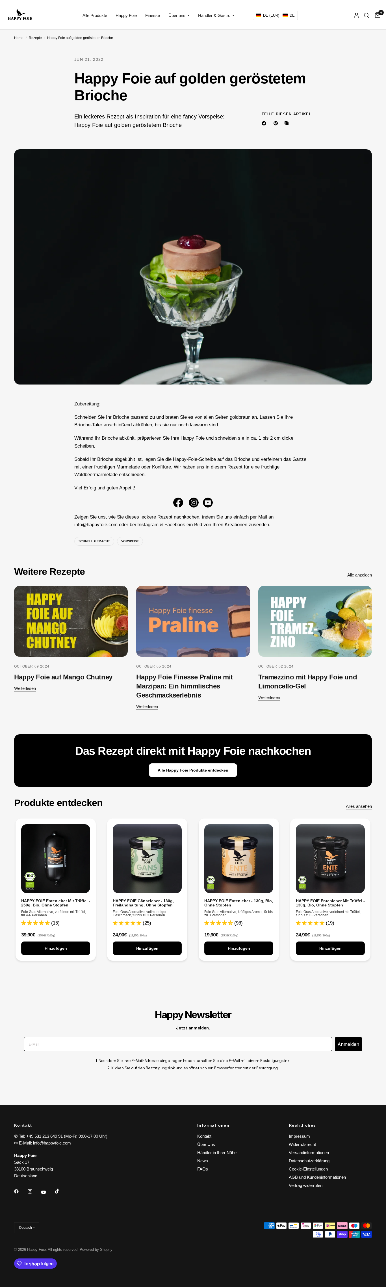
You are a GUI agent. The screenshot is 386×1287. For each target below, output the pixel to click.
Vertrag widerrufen (305, 1185)
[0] (376, 15)
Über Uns (206, 1144)
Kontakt (204, 1136)
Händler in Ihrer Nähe (217, 1152)
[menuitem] (94, 15)
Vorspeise (130, 541)
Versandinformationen (309, 1152)
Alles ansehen (359, 806)
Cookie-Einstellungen (308, 1169)
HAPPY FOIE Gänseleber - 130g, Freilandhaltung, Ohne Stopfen (143, 903)
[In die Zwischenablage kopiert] (287, 123)
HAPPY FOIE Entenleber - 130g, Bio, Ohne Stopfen (238, 903)
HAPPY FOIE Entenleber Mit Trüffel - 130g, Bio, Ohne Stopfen (330, 903)
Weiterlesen (25, 688)
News (202, 1160)
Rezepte (35, 38)
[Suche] (366, 15)
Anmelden (348, 1044)
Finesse (152, 15)
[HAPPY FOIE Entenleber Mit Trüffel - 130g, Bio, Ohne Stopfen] (330, 858)
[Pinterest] (277, 123)
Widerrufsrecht (302, 1144)
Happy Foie (126, 15)
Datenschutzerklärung (309, 1160)
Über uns (176, 15)
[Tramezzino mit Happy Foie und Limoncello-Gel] (315, 621)
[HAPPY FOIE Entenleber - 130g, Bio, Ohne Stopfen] (238, 858)
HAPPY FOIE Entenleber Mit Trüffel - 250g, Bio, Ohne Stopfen (55, 903)
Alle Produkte (95, 15)
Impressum (299, 1136)
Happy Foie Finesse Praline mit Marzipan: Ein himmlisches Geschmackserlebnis (184, 686)
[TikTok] (61, 1191)
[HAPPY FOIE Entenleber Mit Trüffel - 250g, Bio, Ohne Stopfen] (55, 858)
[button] (275, 15)
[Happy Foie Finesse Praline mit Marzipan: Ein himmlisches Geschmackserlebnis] (193, 621)
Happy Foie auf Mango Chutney (63, 677)
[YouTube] (47, 1192)
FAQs (202, 1169)
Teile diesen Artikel (287, 114)
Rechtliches (302, 1125)
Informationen (213, 1125)
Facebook (174, 524)
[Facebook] (265, 123)
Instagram (148, 524)
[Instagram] (34, 1191)
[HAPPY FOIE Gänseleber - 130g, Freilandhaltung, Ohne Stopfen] (147, 858)
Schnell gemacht (94, 541)
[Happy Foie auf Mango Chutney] (71, 621)
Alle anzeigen (359, 575)
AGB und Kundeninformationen (317, 1177)
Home (18, 38)
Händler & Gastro (214, 15)
